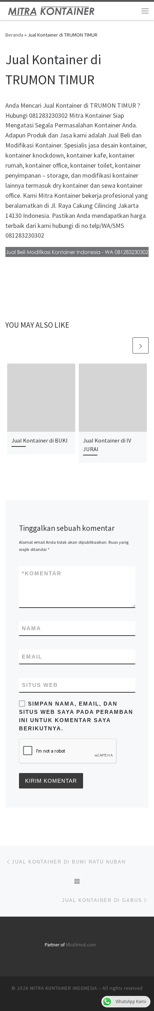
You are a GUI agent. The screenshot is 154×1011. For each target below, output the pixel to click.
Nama (31, 628)
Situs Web (40, 685)
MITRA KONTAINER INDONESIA (63, 988)
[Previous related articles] (123, 345)
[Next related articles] (141, 345)
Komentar (42, 573)
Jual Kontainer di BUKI (39, 440)
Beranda (14, 35)
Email (32, 657)
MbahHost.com (81, 945)
